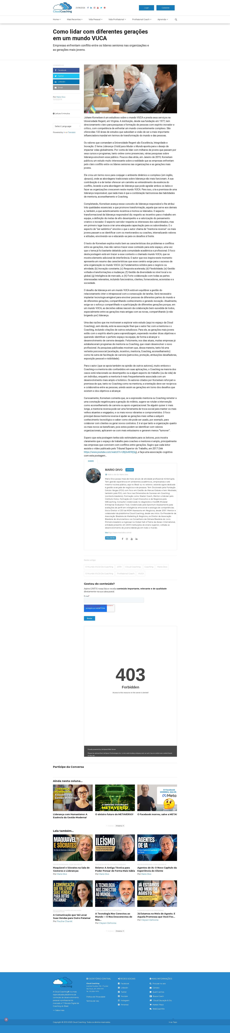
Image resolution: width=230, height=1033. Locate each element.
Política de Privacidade (95, 997)
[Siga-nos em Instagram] (95, 8)
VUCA (141, 573)
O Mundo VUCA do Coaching (99, 573)
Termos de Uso (92, 1001)
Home (56, 19)
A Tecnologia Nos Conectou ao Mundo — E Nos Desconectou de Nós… (113, 916)
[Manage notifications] (6, 1019)
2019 (119, 567)
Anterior (111, 826)
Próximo (119, 826)
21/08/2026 (80, 8)
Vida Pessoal (95, 19)
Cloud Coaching (133, 567)
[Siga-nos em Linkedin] (92, 8)
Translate (71, 132)
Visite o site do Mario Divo (118, 474)
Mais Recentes (74, 19)
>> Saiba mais (58, 1010)
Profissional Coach (141, 19)
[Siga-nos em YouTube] (98, 8)
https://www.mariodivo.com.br (120, 532)
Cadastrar (166, 8)
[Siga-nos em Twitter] (102, 8)
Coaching (148, 567)
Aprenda (162, 19)
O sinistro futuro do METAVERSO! (114, 814)
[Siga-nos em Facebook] (88, 8)
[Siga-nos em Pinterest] (104, 8)
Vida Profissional (116, 19)
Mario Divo (114, 470)
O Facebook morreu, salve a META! (157, 814)
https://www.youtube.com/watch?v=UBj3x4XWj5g (110, 452)
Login (146, 8)
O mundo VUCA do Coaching (99, 567)
